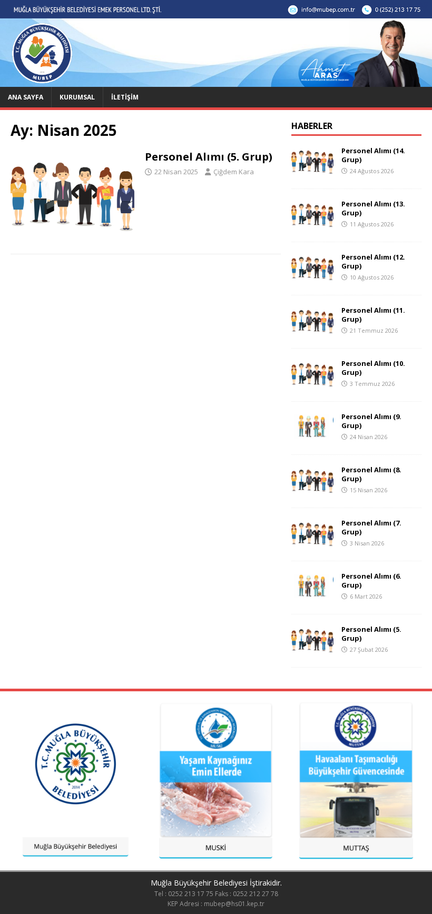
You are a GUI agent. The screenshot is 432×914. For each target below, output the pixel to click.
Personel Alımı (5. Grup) (208, 157)
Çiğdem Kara (233, 171)
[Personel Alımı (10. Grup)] (312, 384)
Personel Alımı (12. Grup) (373, 261)
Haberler (311, 126)
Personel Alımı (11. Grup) (373, 314)
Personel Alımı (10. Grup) (373, 368)
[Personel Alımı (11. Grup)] (312, 331)
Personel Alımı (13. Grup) (373, 208)
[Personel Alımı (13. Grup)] (312, 225)
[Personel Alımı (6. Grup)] (312, 597)
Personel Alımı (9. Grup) (371, 421)
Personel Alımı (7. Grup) (371, 527)
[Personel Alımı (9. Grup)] (312, 437)
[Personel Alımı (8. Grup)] (312, 490)
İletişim (125, 97)
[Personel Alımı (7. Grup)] (312, 544)
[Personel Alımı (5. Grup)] (312, 650)
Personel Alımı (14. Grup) (373, 155)
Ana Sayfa (25, 97)
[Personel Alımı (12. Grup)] (312, 278)
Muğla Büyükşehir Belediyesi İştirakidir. (216, 883)
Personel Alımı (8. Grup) (371, 474)
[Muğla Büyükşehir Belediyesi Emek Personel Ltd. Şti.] (216, 80)
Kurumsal (77, 97)
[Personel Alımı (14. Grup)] (312, 171)
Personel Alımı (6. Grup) (371, 580)
